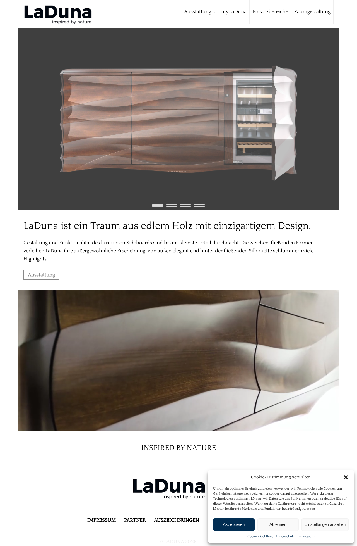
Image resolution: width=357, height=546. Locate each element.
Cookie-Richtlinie (260, 536)
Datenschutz (285, 536)
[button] (346, 477)
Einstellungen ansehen (325, 524)
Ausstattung (41, 275)
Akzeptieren (234, 524)
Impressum (306, 536)
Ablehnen (277, 524)
